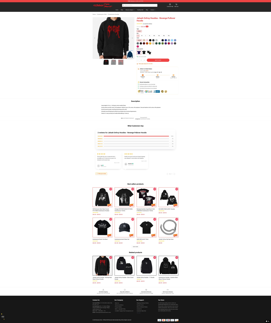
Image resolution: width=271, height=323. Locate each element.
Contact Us (139, 308)
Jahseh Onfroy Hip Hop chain (166, 239)
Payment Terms (140, 305)
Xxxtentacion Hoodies (113, 14)
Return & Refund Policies (142, 307)
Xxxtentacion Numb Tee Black (100, 239)
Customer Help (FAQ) (141, 310)
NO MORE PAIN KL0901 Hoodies (167, 209)
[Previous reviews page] (167, 174)
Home (94, 14)
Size (138, 33)
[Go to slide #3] (120, 62)
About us (117, 303)
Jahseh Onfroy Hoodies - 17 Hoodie (145, 277)
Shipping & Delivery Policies (143, 303)
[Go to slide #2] (113, 62)
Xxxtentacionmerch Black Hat (122, 239)
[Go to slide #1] (106, 62)
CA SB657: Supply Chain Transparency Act (124, 310)
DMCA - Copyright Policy (120, 308)
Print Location (140, 48)
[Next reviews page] (174, 174)
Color (138, 37)
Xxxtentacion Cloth (102, 14)
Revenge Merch (143, 117)
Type (138, 28)
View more (135, 246)
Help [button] (268, 321)
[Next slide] (132, 38)
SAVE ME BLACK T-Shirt (142, 239)
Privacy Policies (118, 307)
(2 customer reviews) (147, 23)
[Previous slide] (94, 38)
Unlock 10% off (3, 317)
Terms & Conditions (119, 305)
